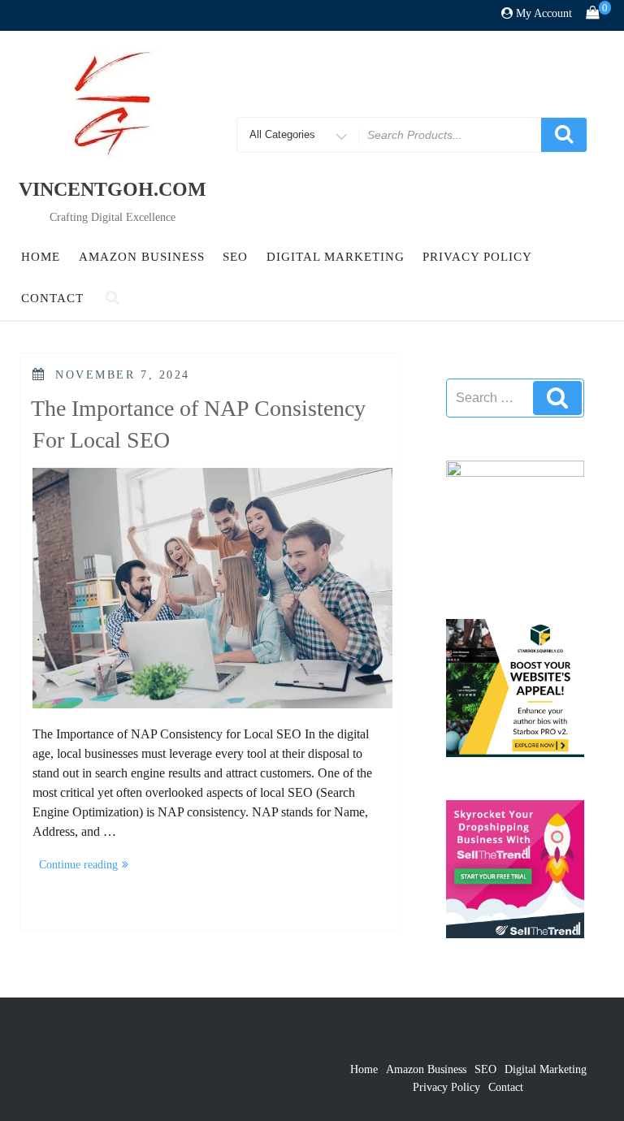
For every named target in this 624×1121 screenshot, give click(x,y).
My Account (544, 13)
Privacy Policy (477, 256)
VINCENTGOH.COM (112, 189)
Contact (52, 298)
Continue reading (87, 866)
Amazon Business (142, 256)
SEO (235, 256)
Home (40, 256)
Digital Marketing (335, 256)
